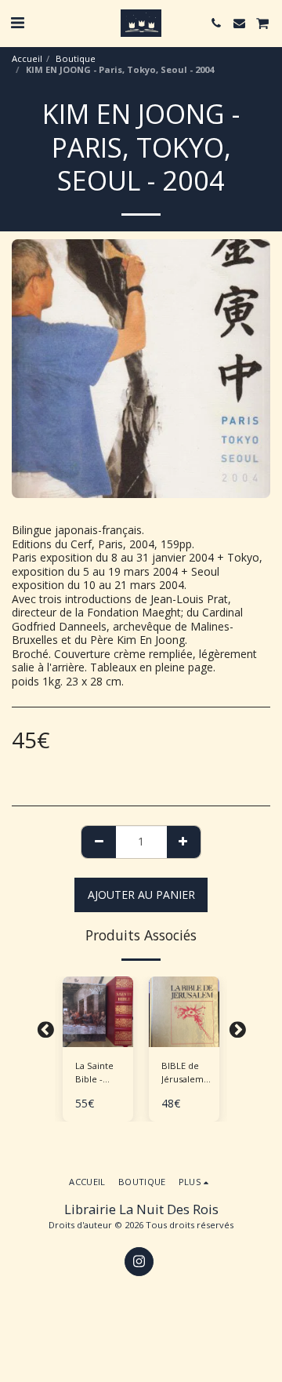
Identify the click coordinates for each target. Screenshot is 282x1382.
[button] (17, 22)
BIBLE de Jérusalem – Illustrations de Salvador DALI (186, 1073)
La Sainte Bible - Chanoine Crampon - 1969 (98, 1073)
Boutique (76, 58)
